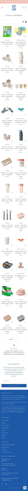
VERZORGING (4, 428)
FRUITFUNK (7, 40)
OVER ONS (4, 450)
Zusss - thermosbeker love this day (7, 252)
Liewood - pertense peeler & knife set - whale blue (7, 122)
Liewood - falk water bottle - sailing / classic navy (21, 148)
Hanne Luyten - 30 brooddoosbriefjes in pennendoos (20, 44)
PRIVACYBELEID (5, 447)
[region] (14, 349)
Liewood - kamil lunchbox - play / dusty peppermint (21, 329)
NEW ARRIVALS (4, 420)
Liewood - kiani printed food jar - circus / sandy (21, 174)
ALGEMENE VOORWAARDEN (8, 445)
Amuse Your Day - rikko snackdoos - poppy (21, 252)
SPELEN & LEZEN (5, 425)
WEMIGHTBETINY (21, 273)
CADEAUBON (4, 433)
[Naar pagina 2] (17, 338)
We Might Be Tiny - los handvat (21, 276)
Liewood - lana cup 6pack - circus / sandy (7, 147)
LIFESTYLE (3, 430)
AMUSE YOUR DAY (21, 118)
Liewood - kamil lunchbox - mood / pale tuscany (7, 329)
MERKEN (3, 435)
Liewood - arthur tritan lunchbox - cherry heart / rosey (21, 226)
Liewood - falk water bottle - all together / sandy (20, 70)
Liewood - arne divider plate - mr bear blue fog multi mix (7, 277)
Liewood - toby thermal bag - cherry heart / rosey (21, 303)
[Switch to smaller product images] (26, 21)
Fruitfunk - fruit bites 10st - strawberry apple (7, 43)
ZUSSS (7, 249)
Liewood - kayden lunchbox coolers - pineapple (21, 96)
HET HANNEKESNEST (20, 40)
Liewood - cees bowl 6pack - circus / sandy (7, 69)
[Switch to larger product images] (23, 21)
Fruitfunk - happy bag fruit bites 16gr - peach (7, 302)
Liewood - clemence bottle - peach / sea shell (20, 200)
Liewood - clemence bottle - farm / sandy (7, 200)
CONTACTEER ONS (6, 452)
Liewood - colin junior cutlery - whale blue (7, 226)
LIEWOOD (7, 66)
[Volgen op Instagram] (6, 484)
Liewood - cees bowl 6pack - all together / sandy (7, 96)
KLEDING (3, 423)
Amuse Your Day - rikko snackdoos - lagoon (21, 121)
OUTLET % (3, 438)
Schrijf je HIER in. (14, 385)
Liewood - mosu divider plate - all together (7, 173)
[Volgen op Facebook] (2, 484)
